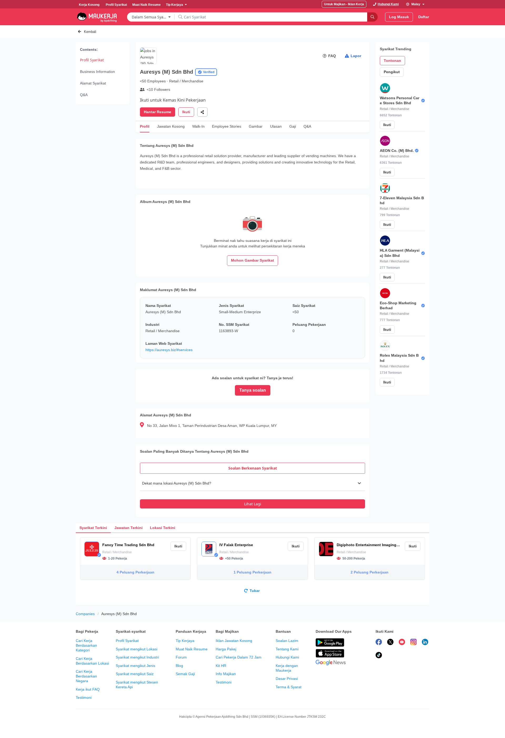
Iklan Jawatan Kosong (234, 641)
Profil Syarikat (92, 59)
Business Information (97, 71)
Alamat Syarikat (93, 83)
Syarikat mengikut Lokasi (136, 649)
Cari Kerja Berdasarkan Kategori (86, 645)
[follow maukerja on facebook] (379, 643)
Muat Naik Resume (192, 649)
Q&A (84, 95)
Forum (181, 657)
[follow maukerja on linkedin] (425, 643)
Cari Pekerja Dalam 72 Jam (238, 657)
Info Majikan (226, 674)
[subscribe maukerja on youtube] (402, 643)
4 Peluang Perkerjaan (135, 572)
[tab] (252, 468)
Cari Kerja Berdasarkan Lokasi (92, 660)
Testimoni (84, 697)
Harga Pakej (226, 649)
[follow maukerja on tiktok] (379, 656)
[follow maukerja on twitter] (390, 643)
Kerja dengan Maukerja (287, 668)
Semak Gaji (185, 674)
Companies (85, 614)
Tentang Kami (287, 649)
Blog (179, 666)
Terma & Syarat (288, 687)
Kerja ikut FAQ (88, 689)
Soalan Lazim (287, 641)
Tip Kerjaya (185, 641)
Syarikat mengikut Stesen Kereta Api (137, 684)
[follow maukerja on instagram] (413, 643)
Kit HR (221, 666)
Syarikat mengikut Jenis (135, 666)
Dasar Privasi (287, 678)
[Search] (372, 17)
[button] (252, 483)
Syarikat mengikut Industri (137, 657)
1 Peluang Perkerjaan (252, 572)
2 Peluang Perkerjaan (369, 572)
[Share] (202, 112)
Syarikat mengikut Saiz (135, 674)
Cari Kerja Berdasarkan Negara (86, 676)
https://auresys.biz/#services (169, 350)
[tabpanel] (252, 492)
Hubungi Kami (287, 657)
